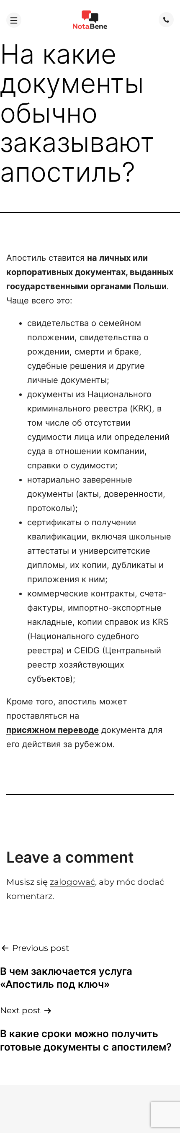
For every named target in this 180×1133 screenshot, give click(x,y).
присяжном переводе (52, 730)
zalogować (72, 882)
